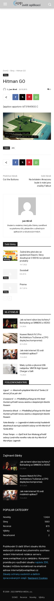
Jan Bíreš (13, 89)
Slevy (12, 70)
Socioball (24, 270)
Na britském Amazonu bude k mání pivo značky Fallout (40, 182)
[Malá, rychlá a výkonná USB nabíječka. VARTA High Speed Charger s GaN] (10, 369)
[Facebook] (15, 97)
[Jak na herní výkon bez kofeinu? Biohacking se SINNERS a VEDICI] (10, 323)
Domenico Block (10, 410)
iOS (13, 148)
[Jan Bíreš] (5, 89)
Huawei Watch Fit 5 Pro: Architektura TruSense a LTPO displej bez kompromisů (34, 337)
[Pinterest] (29, 97)
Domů (5, 70)
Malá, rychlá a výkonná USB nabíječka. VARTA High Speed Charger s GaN (34, 368)
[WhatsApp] (36, 97)
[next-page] (10, 298)
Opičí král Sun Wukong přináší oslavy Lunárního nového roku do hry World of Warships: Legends (24, 437)
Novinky (7, 259)
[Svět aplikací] (27, 4)
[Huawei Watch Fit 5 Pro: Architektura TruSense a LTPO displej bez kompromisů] (10, 338)
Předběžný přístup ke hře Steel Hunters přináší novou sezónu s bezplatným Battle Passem (26, 402)
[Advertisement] (27, 37)
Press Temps (8, 434)
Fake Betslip (8, 422)
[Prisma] (10, 288)
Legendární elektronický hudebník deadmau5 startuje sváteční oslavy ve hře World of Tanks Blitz (26, 425)
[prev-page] (5, 298)
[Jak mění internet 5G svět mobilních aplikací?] (10, 354)
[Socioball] (10, 274)
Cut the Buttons (11, 179)
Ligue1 (6, 390)
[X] (22, 97)
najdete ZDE (41, 562)
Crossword (8, 398)
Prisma (23, 284)
